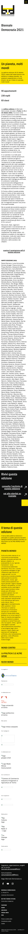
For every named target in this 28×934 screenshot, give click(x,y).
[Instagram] (12, 883)
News (3, 907)
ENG (2, 915)
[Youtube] (8, 883)
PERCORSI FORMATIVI (7, 901)
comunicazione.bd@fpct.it (10, 875)
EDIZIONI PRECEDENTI (7, 895)
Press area (5, 912)
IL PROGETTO (5, 892)
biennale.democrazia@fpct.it (10, 869)
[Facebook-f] (3, 883)
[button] (14, 549)
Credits (3, 923)
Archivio (4, 910)
